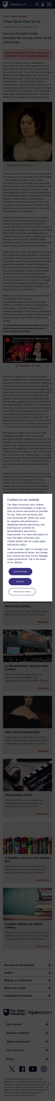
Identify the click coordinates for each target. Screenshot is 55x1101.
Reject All (20, 582)
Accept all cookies (20, 572)
